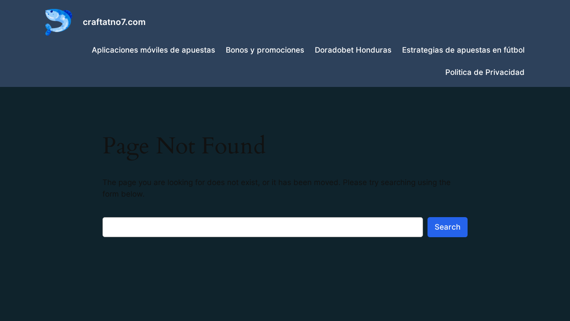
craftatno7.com (114, 21)
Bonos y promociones (265, 49)
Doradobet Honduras (353, 49)
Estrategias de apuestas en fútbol (463, 49)
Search (447, 226)
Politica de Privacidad (485, 72)
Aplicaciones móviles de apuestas (153, 49)
